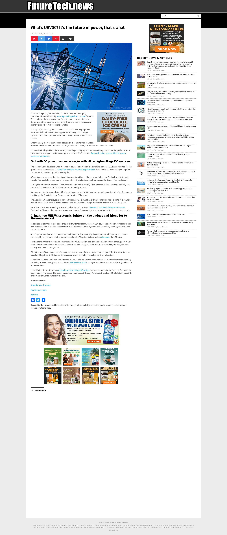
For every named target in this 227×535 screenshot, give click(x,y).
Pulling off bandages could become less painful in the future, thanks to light (170, 164)
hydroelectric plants (78, 262)
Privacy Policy (113, 530)
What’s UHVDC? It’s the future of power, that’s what (166, 215)
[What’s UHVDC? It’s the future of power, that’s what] (60, 11)
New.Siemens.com (39, 290)
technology (46, 308)
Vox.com (34, 295)
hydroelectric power (96, 305)
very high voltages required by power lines (76, 170)
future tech (81, 305)
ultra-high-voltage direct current (71, 116)
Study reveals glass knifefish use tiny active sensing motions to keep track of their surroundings (170, 93)
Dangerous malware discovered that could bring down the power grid (171, 127)
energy (73, 305)
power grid (110, 305)
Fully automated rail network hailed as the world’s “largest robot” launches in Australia (169, 147)
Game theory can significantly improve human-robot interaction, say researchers (171, 198)
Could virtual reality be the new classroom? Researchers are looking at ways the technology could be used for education (170, 119)
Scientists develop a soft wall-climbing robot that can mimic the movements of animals (171, 110)
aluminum (105, 237)
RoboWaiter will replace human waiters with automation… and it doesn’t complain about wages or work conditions (171, 173)
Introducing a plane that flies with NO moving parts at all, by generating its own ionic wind (169, 190)
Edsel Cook (48, 33)
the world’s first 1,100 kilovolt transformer (107, 207)
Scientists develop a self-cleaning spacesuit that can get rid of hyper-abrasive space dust (170, 207)
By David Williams (160, 70)
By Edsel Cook (159, 79)
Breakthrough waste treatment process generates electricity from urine (170, 223)
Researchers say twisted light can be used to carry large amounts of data (168, 155)
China (56, 305)
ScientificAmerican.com (41, 285)
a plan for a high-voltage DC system (73, 270)
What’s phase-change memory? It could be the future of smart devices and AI (170, 76)
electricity (64, 305)
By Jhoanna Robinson (162, 227)
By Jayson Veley (159, 130)
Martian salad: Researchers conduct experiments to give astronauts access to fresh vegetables (168, 232)
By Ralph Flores (159, 105)
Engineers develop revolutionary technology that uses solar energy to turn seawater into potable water (169, 181)
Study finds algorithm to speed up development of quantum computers (169, 101)
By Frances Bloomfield (161, 176)
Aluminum (49, 305)
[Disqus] (81, 423)
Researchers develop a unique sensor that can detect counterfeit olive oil (171, 84)
